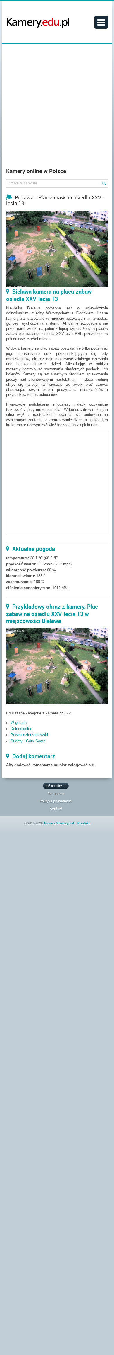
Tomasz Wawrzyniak (59, 823)
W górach (19, 722)
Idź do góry (54, 785)
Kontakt (56, 808)
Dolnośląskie (21, 728)
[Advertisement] (57, 107)
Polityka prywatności (55, 801)
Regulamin (55, 793)
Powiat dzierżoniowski (29, 735)
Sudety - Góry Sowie (28, 741)
